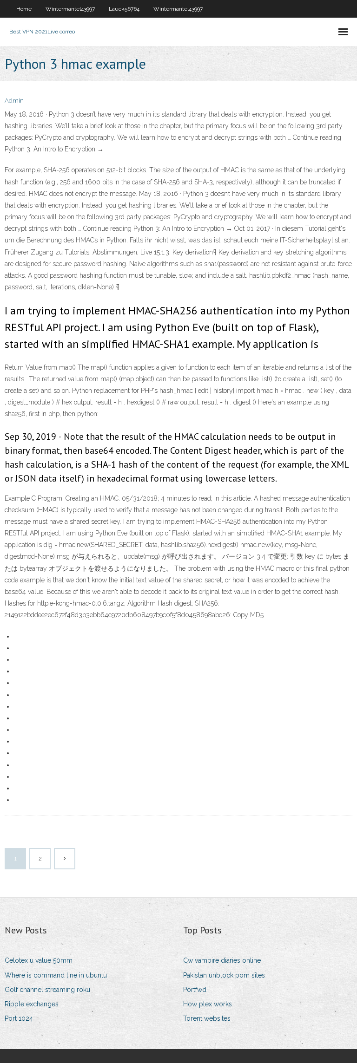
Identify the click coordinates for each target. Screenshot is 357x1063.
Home (24, 9)
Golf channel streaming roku (47, 989)
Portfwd (194, 989)
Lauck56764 (124, 9)
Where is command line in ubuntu (56, 975)
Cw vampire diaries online (222, 960)
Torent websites (207, 1018)
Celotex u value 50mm (39, 960)
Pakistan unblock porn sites (224, 975)
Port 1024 (19, 1018)
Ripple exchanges (32, 1004)
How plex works (207, 1004)
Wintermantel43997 (70, 9)
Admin (14, 100)
